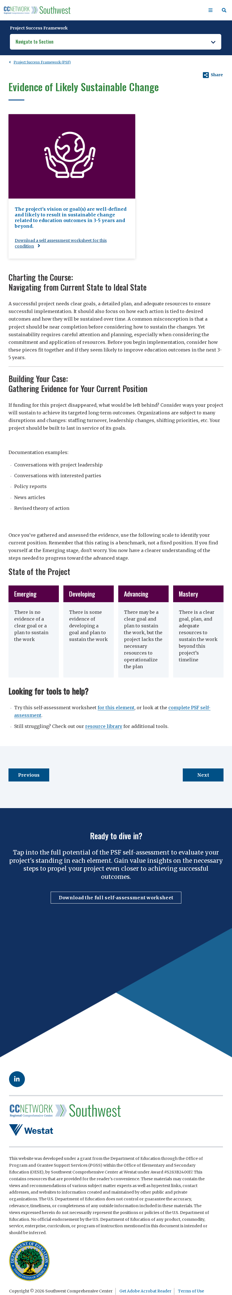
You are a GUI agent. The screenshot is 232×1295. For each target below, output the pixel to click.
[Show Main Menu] (210, 10)
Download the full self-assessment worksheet (116, 897)
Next (203, 775)
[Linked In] (17, 1079)
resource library (103, 726)
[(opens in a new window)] (31, 1130)
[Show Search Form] (224, 10)
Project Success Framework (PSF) (42, 62)
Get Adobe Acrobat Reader (145, 1291)
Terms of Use (191, 1291)
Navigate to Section (34, 41)
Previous (29, 775)
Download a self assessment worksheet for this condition (61, 243)
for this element (116, 707)
